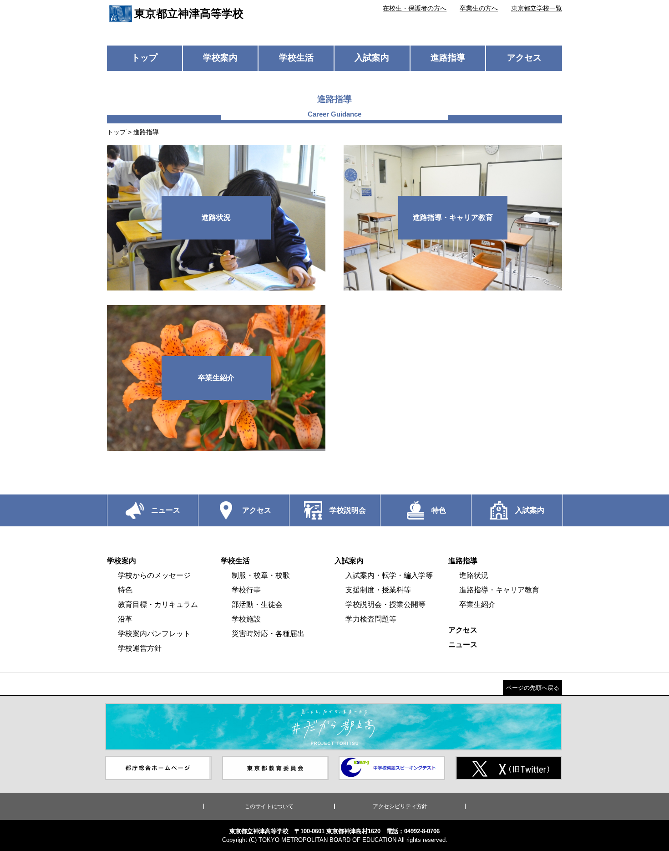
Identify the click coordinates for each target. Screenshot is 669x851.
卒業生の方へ (479, 8)
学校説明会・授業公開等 (385, 604)
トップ (144, 57)
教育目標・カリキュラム (158, 604)
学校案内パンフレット (154, 633)
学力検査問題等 (370, 619)
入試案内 (372, 57)
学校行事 (246, 590)
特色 (125, 590)
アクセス (524, 57)
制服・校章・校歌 (261, 575)
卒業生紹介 (477, 604)
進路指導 (448, 57)
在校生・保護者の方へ (414, 8)
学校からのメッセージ (154, 575)
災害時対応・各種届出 (268, 633)
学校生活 (296, 57)
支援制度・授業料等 (378, 590)
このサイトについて (269, 806)
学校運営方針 (140, 648)
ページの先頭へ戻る (532, 687)
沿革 (125, 619)
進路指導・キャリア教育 (499, 590)
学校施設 (246, 619)
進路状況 (473, 575)
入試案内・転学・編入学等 (389, 575)
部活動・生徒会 (257, 604)
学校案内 (220, 57)
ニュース (462, 644)
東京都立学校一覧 (536, 8)
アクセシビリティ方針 (400, 806)
